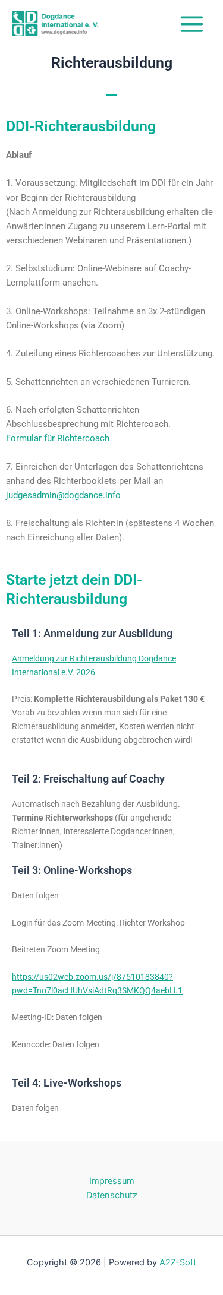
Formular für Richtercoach (57, 438)
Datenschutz (111, 1195)
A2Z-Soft (177, 1262)
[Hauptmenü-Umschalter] (191, 23)
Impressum (111, 1181)
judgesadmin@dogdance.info (63, 495)
